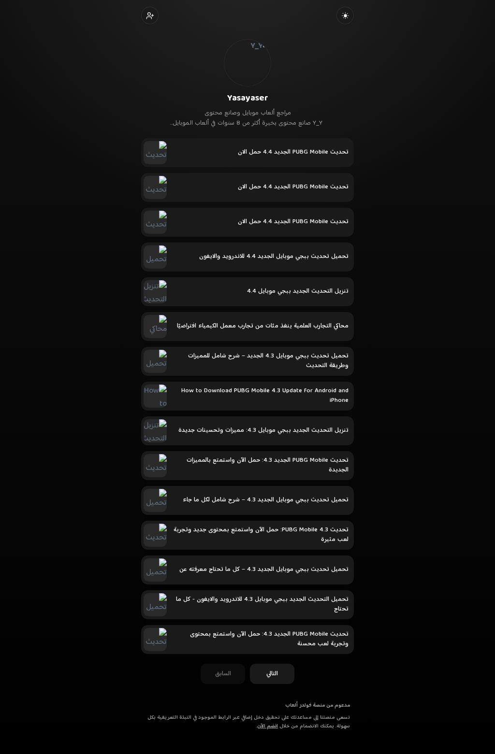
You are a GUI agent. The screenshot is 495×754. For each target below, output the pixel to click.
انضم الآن (267, 726)
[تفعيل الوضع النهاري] (345, 15)
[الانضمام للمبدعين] (150, 15)
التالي (272, 674)
